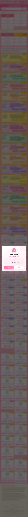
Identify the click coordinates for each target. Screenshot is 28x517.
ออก (19, 267)
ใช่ (9, 267)
